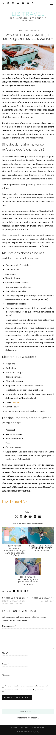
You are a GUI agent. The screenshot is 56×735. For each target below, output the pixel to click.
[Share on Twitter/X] (21, 591)
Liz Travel (28, 14)
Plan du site (38, 728)
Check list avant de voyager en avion (15, 601)
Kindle (15, 402)
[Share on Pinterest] (25, 591)
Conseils (34, 30)
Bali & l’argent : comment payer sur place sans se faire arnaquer (28, 580)
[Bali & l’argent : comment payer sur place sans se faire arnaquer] (28, 566)
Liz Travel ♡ (14, 501)
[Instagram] (8, 3)
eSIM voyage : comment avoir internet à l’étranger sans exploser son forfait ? (15, 550)
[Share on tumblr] (28, 591)
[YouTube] (18, 3)
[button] (52, 3)
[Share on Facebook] (18, 591)
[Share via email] (14, 591)
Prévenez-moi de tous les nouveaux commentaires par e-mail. (26, 686)
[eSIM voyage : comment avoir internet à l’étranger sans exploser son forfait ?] (15, 535)
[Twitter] (3, 3)
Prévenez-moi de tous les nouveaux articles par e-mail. (24, 690)
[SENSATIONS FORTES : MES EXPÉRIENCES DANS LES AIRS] (41, 535)
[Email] (28, 3)
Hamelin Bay (43, 599)
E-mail (5, 664)
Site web (6, 675)
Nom (5, 653)
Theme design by (28, 732)
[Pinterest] (13, 3)
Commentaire (9, 626)
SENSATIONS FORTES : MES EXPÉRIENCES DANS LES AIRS (41, 548)
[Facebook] (23, 3)
